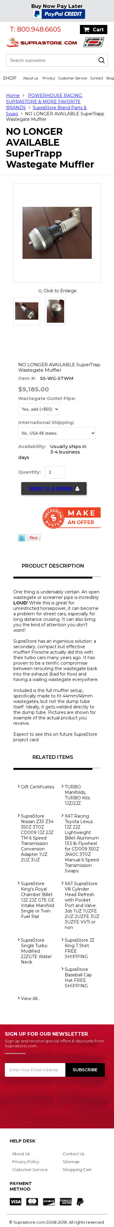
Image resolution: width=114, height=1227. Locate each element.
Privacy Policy (25, 1161)
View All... (30, 998)
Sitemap (71, 1161)
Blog (110, 78)
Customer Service (72, 78)
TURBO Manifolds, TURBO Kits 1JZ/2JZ (77, 795)
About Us (21, 1153)
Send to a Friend (51, 488)
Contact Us (73, 1153)
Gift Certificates (37, 787)
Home (13, 95)
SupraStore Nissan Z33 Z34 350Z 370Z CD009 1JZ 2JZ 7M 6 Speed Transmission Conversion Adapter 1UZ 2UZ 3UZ (37, 838)
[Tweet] (21, 540)
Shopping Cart (77, 1169)
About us (30, 78)
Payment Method (21, 1186)
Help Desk (22, 1141)
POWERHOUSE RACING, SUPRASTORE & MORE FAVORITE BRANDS (44, 101)
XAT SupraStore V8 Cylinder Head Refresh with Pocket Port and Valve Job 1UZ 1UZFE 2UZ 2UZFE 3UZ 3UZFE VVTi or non (82, 905)
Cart (98, 30)
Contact (96, 78)
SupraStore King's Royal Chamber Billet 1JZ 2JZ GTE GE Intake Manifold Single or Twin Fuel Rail (37, 900)
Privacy (49, 78)
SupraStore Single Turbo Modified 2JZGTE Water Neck (36, 951)
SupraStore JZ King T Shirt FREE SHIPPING (80, 948)
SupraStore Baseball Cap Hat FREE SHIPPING (78, 978)
